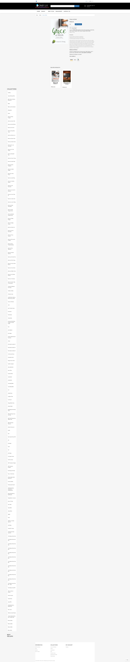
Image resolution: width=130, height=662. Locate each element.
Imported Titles (10, 373)
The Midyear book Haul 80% (12, 571)
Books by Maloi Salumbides (10, 206)
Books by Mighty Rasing (10, 223)
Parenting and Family (11, 470)
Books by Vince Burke (11, 267)
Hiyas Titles (10, 370)
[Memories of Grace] (67, 76)
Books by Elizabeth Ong (11, 154)
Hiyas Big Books (10, 367)
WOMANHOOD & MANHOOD (11, 606)
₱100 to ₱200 (10, 620)
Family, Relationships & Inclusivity (12, 337)
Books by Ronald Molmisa (11, 253)
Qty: (70, 24)
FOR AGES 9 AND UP (11, 350)
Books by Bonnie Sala (11, 138)
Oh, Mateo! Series (11, 456)
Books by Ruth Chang (11, 260)
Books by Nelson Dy (11, 227)
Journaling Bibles (11, 383)
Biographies (10, 110)
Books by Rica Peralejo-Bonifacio (11, 244)
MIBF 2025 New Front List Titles (11, 414)
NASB (9, 430)
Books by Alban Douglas (10, 117)
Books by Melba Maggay (10, 219)
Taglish (9, 514)
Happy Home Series (11, 360)
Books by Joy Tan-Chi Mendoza (11, 191)
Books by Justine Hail (11, 198)
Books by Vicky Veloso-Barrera (12, 264)
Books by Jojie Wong (11, 177)
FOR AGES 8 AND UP (11, 347)
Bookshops (59, 11)
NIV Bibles (9, 443)
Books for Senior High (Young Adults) (11, 283)
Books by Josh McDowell (10, 186)
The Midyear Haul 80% (11, 587)
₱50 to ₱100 (10, 630)
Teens (9, 517)
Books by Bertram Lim (11, 135)
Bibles (9, 103)
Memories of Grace (67, 84)
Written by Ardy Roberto (12, 612)
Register (92, 1)
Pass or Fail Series (11, 473)
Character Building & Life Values (11, 287)
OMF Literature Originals (10, 467)
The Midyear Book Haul (12, 536)
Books (43, 11)
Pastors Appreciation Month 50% (11, 478)
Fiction (52, 648)
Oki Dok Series (10, 459)
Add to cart (78, 24)
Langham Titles (10, 396)
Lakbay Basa (10, 393)
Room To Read (10, 501)
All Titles (9, 92)
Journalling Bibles (11, 386)
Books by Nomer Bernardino (11, 231)
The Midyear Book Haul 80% (12, 544)
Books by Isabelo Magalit (11, 170)
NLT (8, 449)
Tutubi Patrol (10, 598)
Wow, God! (10, 609)
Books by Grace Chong (12, 158)
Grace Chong (74, 28)
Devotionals (10, 314)
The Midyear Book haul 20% (12, 540)
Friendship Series (11, 357)
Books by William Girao (12, 271)
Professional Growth (11, 484)
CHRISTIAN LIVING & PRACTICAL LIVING (11, 298)
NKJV (9, 446)
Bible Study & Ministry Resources (11, 100)
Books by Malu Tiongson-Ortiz (10, 210)
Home (38, 11)
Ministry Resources (11, 427)
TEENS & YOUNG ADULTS (11, 521)
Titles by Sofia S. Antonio (10, 592)
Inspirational (10, 376)
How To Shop (37, 651)
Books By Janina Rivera (11, 174)
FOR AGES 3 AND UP (11, 344)
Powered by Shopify (52, 660)
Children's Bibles (10, 290)
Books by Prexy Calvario (10, 236)
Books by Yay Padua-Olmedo (11, 275)
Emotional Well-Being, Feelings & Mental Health (11, 322)
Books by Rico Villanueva (10, 249)
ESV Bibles (10, 333)
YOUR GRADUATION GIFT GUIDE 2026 (11, 617)
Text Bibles (9, 525)
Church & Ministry (11, 301)
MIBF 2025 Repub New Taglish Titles (12, 419)
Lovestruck (10, 399)
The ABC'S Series (11, 528)
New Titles (51, 11)
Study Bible (10, 507)
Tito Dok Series (10, 595)
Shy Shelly (9, 504)
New (8, 433)
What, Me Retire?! (55, 83)
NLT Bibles (9, 453)
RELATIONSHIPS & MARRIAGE (11, 494)
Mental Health (10, 406)
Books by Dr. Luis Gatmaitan (11, 146)
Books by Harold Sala (11, 161)
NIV (8, 440)
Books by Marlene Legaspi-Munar (11, 215)
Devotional (9, 311)
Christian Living (10, 294)
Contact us (67, 11)
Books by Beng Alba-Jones (11, 131)
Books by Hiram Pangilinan (10, 165)
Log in (88, 1)
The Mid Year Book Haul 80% (11, 532)
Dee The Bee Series (11, 308)
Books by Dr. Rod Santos (11, 150)
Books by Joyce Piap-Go (11, 195)
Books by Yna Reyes (11, 278)
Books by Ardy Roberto (12, 124)
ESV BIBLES (10, 330)
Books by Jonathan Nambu (11, 182)
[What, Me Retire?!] (55, 76)
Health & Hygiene (11, 363)
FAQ (36, 648)
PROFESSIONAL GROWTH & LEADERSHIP (11, 489)
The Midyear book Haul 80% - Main (12, 584)
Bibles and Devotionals (11, 106)
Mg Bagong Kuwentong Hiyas (12, 410)
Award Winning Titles (11, 95)
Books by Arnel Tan (11, 127)
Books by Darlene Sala (11, 141)
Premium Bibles (10, 481)
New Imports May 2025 (12, 436)
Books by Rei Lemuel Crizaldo (11, 240)
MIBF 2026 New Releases (10, 423)
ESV (8, 326)
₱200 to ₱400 (10, 623)
